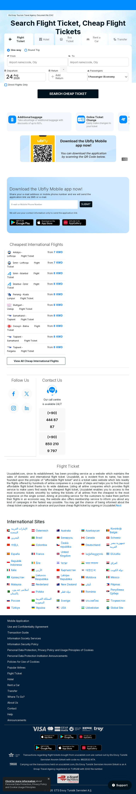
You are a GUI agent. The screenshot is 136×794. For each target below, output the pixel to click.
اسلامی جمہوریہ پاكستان (19, 591)
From (13, 56)
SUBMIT (86, 204)
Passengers (96, 70)
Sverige (65, 600)
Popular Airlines (16, 667)
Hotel (10, 679)
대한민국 (90, 570)
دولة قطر (65, 591)
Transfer (12, 690)
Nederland (41, 584)
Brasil (38, 537)
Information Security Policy (22, 644)
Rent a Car (13, 685)
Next (118, 505)
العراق (113, 562)
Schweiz (115, 537)
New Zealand (68, 584)
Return (54, 70)
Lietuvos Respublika (41, 577)
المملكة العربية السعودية (43, 600)
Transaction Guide (18, 632)
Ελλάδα (115, 553)
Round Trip (34, 50)
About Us (12, 702)
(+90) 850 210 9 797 (52, 444)
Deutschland (92, 544)
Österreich (41, 530)
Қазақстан (17, 577)
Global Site (116, 607)
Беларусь (66, 537)
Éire (37, 562)
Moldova (90, 577)
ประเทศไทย (91, 600)
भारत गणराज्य (91, 562)
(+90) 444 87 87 (52, 420)
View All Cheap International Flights (36, 360)
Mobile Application (18, 620)
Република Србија (117, 591)
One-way (16, 50)
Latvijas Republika (66, 577)
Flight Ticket (14, 673)
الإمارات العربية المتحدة (18, 530)
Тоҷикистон (117, 600)
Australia (65, 530)
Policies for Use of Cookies (23, 661)
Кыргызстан (68, 570)
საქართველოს (94, 553)
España (15, 553)
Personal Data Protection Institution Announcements (37, 655)
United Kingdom (65, 553)
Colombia (41, 544)
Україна (40, 607)
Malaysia (15, 584)
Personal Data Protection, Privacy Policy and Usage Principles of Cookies (50, 650)
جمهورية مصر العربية (117, 544)
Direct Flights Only (18, 84)
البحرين (14, 537)
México (114, 577)
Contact (11, 708)
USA (63, 607)
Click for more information (20, 781)
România (90, 591)
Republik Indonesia (16, 562)
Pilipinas (115, 584)
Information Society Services (24, 638)
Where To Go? (16, 696)
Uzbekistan (92, 607)
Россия (15, 600)
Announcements (16, 720)
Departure (12, 70)
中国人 (14, 544)
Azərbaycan (92, 530)
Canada (90, 537)
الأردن (38, 570)
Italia (13, 570)
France (39, 553)
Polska (39, 591)
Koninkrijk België (116, 530)
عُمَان (88, 584)
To (73, 56)
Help (10, 714)
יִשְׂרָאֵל (63, 562)
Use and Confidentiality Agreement (27, 626)
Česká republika (65, 544)
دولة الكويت (116, 570)
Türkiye (15, 607)
